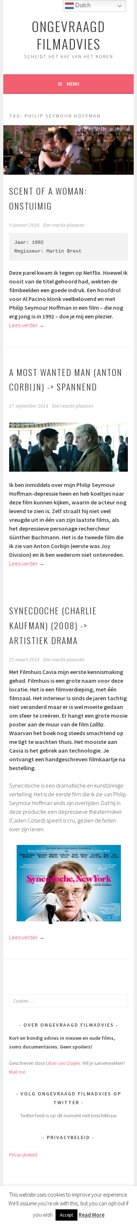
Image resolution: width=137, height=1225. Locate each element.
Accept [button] (66, 1215)
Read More (91, 1214)
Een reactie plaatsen (63, 225)
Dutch (82, 5)
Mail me (17, 1072)
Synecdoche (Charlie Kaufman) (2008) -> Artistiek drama (53, 625)
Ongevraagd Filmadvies (68, 34)
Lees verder (27, 325)
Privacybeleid (23, 1154)
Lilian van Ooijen (63, 1063)
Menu (72, 83)
